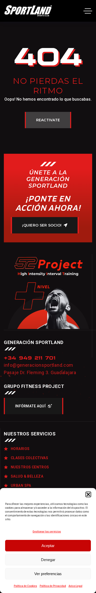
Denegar (48, 560)
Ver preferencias (48, 574)
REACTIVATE (48, 120)
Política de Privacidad (53, 586)
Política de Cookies (25, 586)
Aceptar (48, 545)
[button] (88, 494)
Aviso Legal (75, 586)
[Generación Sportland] (28, 11)
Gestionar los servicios (47, 531)
